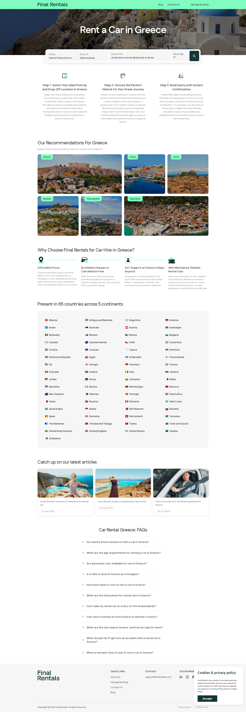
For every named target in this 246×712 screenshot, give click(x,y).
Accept (207, 698)
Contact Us (174, 4)
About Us (115, 677)
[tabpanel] (65, 492)
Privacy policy (184, 707)
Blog (160, 4)
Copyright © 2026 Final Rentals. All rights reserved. (62, 707)
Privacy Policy (217, 689)
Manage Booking (199, 4)
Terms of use (202, 707)
